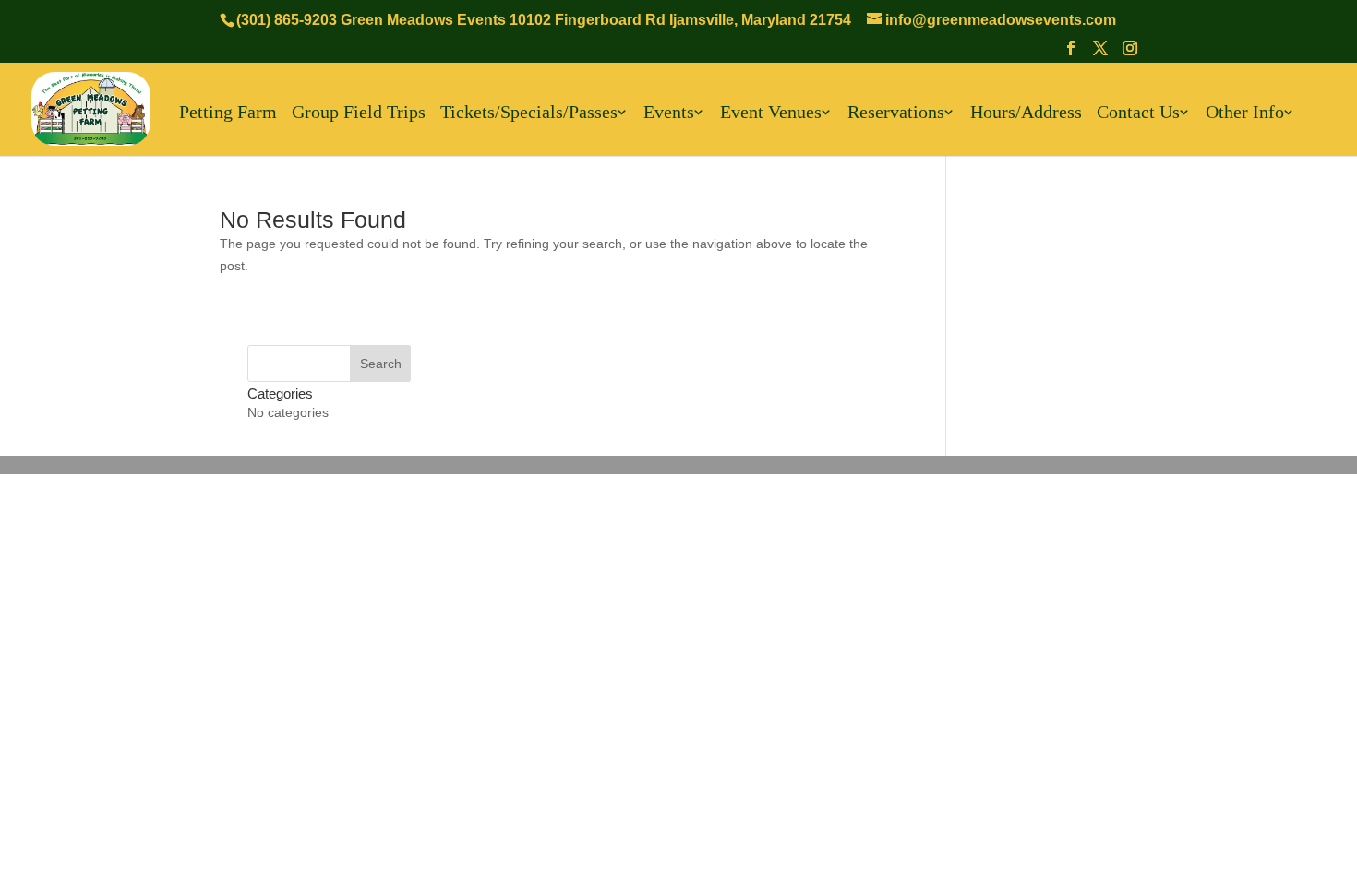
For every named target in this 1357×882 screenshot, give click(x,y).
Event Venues (771, 113)
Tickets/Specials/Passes (529, 113)
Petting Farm (228, 113)
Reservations (895, 113)
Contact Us (1138, 113)
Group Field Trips (359, 113)
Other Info (1245, 113)
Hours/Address (1026, 113)
